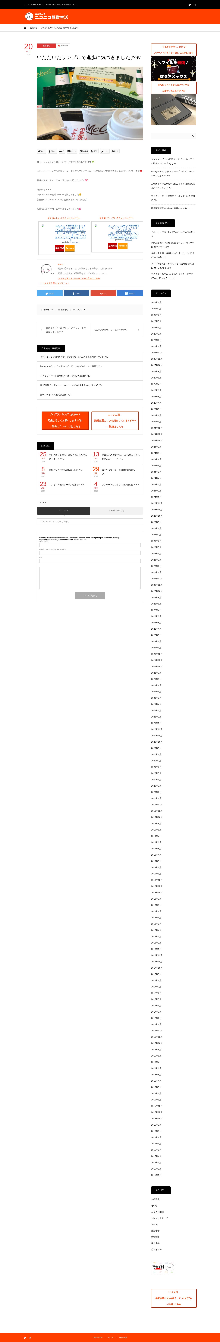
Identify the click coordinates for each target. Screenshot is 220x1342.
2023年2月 (156, 566)
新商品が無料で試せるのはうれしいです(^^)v (172, 242)
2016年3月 (156, 1087)
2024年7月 (156, 459)
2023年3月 (156, 560)
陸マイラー (156, 1249)
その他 (154, 1205)
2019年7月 (156, 836)
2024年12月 (157, 428)
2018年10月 (157, 892)
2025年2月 (156, 415)
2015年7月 (156, 1137)
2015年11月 (156, 1112)
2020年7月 (156, 760)
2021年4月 (156, 704)
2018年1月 (156, 949)
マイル (154, 1224)
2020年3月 (156, 786)
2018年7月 (156, 911)
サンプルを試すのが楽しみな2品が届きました (172, 263)
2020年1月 (156, 798)
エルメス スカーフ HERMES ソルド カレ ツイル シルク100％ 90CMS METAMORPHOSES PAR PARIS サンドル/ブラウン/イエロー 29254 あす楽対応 (123, 231)
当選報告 (46, 46)
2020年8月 (156, 754)
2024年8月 (156, 453)
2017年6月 (156, 993)
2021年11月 (156, 660)
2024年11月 (156, 434)
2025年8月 (156, 378)
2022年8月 (156, 604)
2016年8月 (156, 1056)
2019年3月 (156, 861)
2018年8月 (156, 905)
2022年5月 (156, 622)
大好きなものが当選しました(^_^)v (65, 470)
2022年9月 (156, 597)
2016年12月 (157, 1030)
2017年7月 (156, 986)
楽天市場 (60, 248)
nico (51, 310)
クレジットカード (159, 1218)
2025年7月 (156, 384)
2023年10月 (157, 516)
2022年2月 (156, 641)
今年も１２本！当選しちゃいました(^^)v (170, 253)
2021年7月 (156, 685)
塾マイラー (159, 247)
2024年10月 (157, 440)
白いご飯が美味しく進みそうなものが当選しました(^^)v (68, 457)
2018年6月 (156, 917)
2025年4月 (156, 403)
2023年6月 (156, 541)
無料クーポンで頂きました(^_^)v (55, 394)
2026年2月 (156, 340)
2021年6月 (156, 691)
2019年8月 (156, 830)
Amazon (70, 248)
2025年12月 (157, 352)
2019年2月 (156, 867)
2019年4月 (156, 855)
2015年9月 (156, 1125)
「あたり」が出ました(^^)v (164, 232)
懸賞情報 (155, 1237)
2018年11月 (156, 886)
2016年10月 (157, 1043)
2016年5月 (156, 1074)
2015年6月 (156, 1143)
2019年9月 (156, 823)
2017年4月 (156, 1005)
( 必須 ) (44, 541)
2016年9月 (156, 1049)
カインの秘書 (186, 232)
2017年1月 (156, 1024)
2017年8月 (156, 980)
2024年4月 (156, 478)
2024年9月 (156, 447)
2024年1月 (156, 497)
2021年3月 (156, 710)
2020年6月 (156, 767)
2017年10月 (157, 968)
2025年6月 (156, 390)
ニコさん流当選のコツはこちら (54, 283)
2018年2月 (156, 943)
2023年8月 (156, 528)
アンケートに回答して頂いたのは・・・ (121, 484)
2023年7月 (156, 534)
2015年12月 (157, 1106)
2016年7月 (156, 1062)
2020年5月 (156, 773)
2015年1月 (156, 1175)
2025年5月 (156, 396)
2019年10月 (157, 817)
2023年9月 (156, 522)
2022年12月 (157, 578)
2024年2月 (156, 491)
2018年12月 (157, 880)
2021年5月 (156, 698)
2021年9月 (156, 673)
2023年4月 (156, 553)
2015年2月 (156, 1169)
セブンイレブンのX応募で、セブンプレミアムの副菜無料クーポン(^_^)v (74, 357)
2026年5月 (156, 321)
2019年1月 (156, 873)
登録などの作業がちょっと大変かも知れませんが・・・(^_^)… (121, 457)
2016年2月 (156, 1093)
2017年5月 (156, 999)
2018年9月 (156, 899)
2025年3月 (156, 409)
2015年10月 (157, 1118)
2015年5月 (156, 1150)
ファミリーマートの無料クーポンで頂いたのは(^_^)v (65, 376)
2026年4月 (156, 327)
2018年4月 (156, 930)
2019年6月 (156, 842)
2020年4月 (156, 779)
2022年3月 (156, 635)
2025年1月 (156, 421)
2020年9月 (156, 748)
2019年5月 (156, 848)
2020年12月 (157, 729)
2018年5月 (156, 924)
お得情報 (155, 1199)
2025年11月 (156, 359)
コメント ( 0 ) (64, 511)
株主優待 (155, 1243)
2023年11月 (156, 509)
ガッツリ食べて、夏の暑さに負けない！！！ (118, 472)
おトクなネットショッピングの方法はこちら (79, 278)
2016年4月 (156, 1081)
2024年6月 (156, 465)
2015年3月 (156, 1162)
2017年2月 (156, 1018)
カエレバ (75, 242)
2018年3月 (156, 936)
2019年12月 (157, 804)
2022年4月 (156, 629)
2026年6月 (156, 315)
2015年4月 (156, 1156)
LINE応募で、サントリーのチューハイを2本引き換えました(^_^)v (71, 385)
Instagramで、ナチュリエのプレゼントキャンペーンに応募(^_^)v (71, 366)
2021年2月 (156, 717)
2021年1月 (156, 723)
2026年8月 (156, 302)
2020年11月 (156, 735)
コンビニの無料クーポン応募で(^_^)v (66, 484)
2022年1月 (156, 647)
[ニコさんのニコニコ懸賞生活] (46, 16)
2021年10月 (157, 666)
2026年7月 (156, 308)
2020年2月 (156, 792)
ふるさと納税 (157, 1212)
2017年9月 (156, 974)
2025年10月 (157, 365)
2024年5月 (156, 472)
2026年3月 (156, 334)
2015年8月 (156, 1131)
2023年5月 (156, 547)
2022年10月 (157, 591)
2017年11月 (156, 961)
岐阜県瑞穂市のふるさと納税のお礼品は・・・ (173, 208)
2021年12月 (157, 654)
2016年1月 (156, 1100)
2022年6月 (156, 616)
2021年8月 (156, 679)
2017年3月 (156, 1012)
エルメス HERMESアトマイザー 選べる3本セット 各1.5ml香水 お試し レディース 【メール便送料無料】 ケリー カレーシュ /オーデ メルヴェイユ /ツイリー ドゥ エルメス (70, 232)
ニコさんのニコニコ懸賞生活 (115, 1337)
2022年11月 (156, 585)
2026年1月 (156, 346)
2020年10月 (157, 742)
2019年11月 (156, 811)
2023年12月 (157, 503)
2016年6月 (156, 1068)
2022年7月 (156, 610)
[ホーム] (25, 27)
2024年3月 (156, 484)
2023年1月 (156, 572)
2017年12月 (157, 955)
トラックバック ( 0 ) (116, 511)
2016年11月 (156, 1037)
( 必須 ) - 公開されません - (52, 549)
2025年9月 (156, 371)
